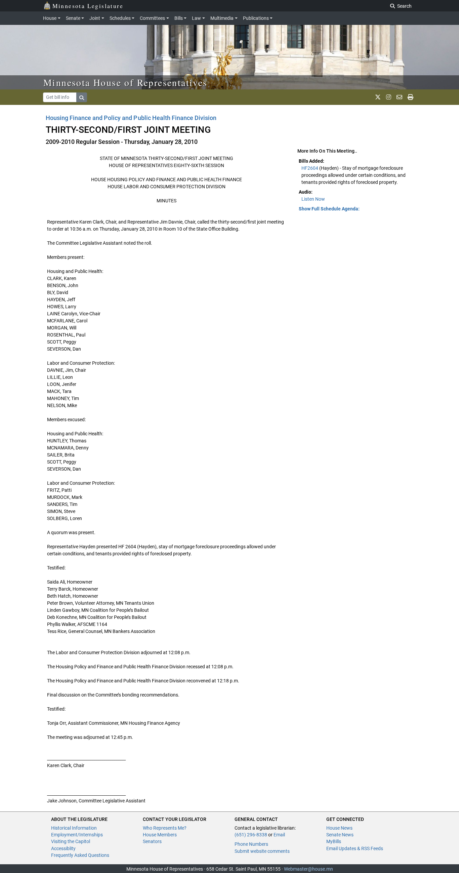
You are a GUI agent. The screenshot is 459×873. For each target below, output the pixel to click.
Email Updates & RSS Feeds (354, 848)
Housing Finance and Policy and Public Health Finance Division (131, 117)
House (49, 18)
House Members (160, 834)
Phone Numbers (251, 844)
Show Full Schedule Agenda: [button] (329, 208)
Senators (152, 841)
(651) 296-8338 (251, 834)
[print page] (410, 97)
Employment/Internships (77, 834)
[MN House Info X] (377, 97)
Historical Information (74, 828)
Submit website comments (262, 851)
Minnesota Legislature (87, 6)
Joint (94, 18)
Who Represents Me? (164, 828)
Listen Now (313, 199)
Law (196, 18)
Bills (178, 18)
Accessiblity (63, 848)
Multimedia (222, 18)
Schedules (120, 18)
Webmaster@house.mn (308, 869)
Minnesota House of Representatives (125, 82)
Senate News (339, 834)
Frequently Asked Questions (80, 855)
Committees (152, 18)
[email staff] (399, 97)
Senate (73, 18)
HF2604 (310, 168)
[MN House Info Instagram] (388, 97)
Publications (256, 18)
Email (279, 834)
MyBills (333, 841)
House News (339, 828)
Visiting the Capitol (70, 841)
